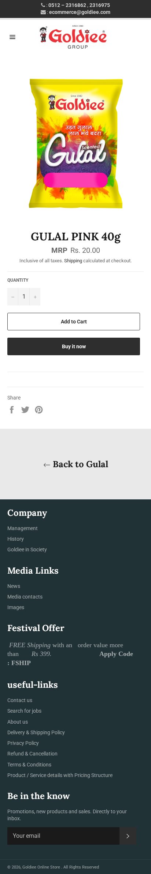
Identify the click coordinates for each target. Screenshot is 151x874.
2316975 (99, 5)
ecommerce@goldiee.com (79, 12)
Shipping (73, 260)
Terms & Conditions (29, 765)
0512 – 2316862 (67, 5)
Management (22, 528)
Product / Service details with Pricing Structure (60, 775)
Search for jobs (24, 711)
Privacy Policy (23, 743)
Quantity (17, 280)
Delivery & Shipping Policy (36, 732)
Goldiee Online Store (41, 867)
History (15, 539)
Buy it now (74, 346)
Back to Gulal (79, 464)
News (13, 586)
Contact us (19, 700)
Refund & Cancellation (32, 754)
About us (17, 722)
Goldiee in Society (27, 549)
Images (15, 607)
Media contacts (25, 597)
